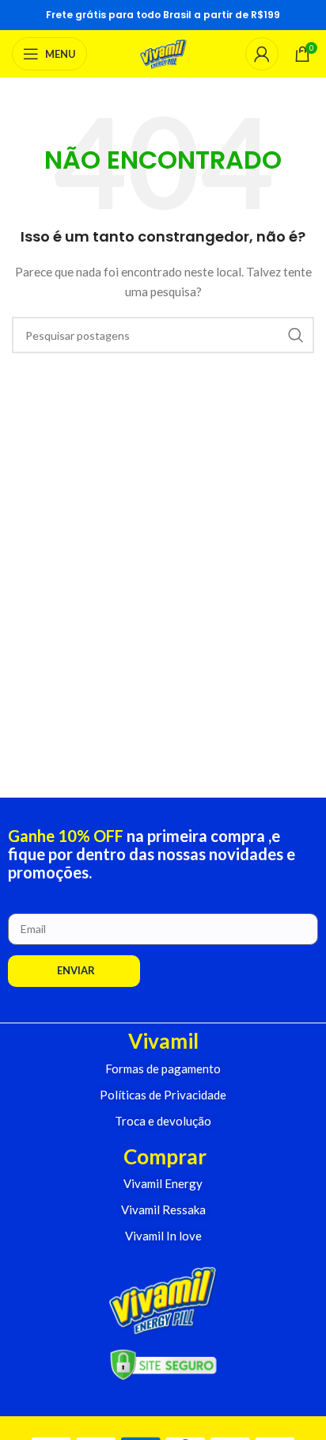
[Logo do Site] (163, 52)
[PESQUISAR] (296, 335)
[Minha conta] (261, 54)
